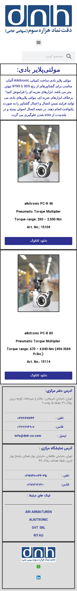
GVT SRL (38, 527)
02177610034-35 (36, 475)
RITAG (38, 535)
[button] (38, 42)
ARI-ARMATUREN (38, 512)
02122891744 (25, 418)
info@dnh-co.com (28, 435)
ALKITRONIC (38, 519)
